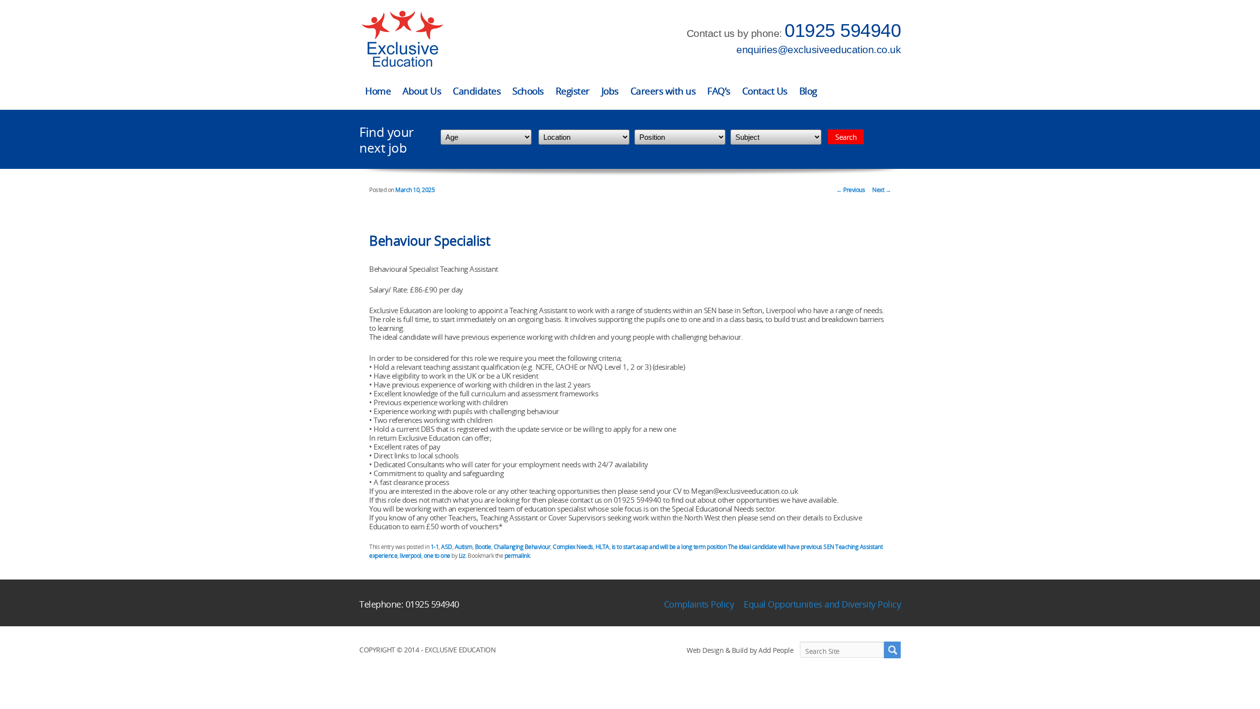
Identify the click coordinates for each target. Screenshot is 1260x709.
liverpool (410, 555)
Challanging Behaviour (522, 547)
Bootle (483, 547)
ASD (446, 547)
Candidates (477, 91)
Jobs (610, 91)
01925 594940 (843, 30)
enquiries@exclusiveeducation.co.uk (818, 49)
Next (881, 190)
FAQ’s (718, 91)
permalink (517, 555)
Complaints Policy (699, 604)
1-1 (435, 547)
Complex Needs (573, 547)
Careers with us (663, 91)
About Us (422, 91)
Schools (528, 91)
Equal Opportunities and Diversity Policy (822, 604)
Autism (463, 547)
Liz (462, 555)
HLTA (602, 547)
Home (378, 91)
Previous (850, 190)
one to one (437, 555)
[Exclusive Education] (402, 39)
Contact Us (765, 91)
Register (573, 91)
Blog (808, 91)
